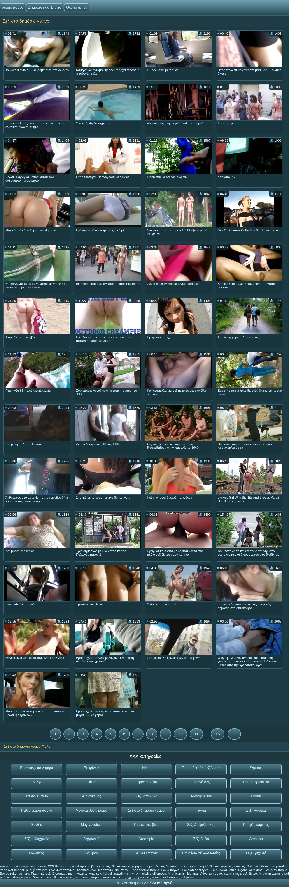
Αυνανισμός (91, 796)
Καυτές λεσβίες (146, 825)
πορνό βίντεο (209, 866)
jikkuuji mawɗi (113, 873)
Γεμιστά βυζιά (146, 782)
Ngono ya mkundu (251, 870)
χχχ (129, 877)
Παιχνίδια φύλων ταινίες (201, 853)
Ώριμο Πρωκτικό (256, 782)
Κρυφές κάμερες (256, 825)
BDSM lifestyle (146, 853)
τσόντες (239, 866)
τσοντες (41, 870)
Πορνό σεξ (201, 782)
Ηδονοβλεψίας (201, 796)
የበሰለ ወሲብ (132, 873)
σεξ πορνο (171, 877)
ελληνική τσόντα (101, 870)
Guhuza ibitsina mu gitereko (267, 866)
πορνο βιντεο (154, 866)
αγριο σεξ (28, 866)
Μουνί (256, 796)
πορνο (96, 877)
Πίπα (91, 782)
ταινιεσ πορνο (10, 866)
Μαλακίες (36, 853)
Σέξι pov (91, 853)
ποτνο (156, 877)
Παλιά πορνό (170, 870)
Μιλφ (37, 782)
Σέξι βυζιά (201, 839)
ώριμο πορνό (12, 7)
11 (196, 734)
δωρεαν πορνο (177, 866)
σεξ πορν (122, 870)
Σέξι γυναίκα (256, 810)
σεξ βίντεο (250, 873)
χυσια (193, 866)
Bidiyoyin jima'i (20, 877)
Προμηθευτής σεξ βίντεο (201, 768)
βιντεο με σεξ (100, 866)
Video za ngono (211, 873)
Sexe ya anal (42, 877)
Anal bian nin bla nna (183, 873)
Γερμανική (91, 839)
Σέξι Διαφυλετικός (201, 825)
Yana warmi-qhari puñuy (17, 870)
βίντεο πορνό (120, 866)
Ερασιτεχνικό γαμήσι (36, 768)
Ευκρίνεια (91, 768)
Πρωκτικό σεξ (40, 873)
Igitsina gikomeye (153, 873)
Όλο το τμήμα (76, 7)
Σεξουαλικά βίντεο (223, 870)
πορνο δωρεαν (114, 877)
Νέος (146, 768)
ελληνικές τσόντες (62, 870)
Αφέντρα (256, 839)
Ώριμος (256, 768)
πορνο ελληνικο (77, 866)
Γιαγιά (201, 810)
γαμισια (226, 866)
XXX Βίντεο (56, 866)
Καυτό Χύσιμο (36, 796)
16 (217, 734)
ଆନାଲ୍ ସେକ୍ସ (232, 873)
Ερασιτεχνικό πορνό (145, 870)
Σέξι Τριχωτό (256, 853)
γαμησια (137, 866)
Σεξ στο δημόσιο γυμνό (146, 810)
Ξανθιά (36, 825)
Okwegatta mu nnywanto (69, 873)
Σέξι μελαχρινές (36, 839)
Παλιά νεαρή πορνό (36, 810)
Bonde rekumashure (14, 873)
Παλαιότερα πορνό (195, 870)
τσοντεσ (83, 870)
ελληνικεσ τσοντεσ (194, 877)
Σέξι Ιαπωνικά (146, 796)
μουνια (41, 866)
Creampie (146, 839)
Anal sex (95, 873)
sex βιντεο (82, 877)
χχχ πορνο (142, 877)
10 (180, 734)
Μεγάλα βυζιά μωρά (91, 810)
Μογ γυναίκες (91, 825)
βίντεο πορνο (63, 877)
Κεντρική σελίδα (135, 883)
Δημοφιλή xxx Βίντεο (44, 7)
